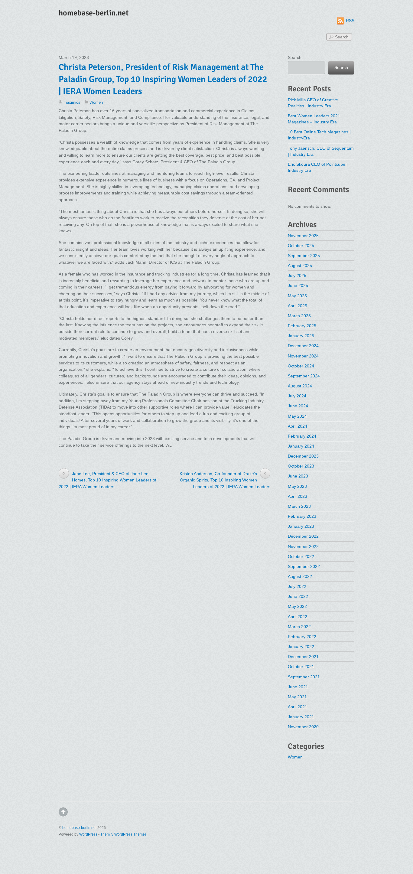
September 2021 (304, 676)
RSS (350, 20)
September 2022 (304, 566)
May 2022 (297, 606)
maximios (71, 102)
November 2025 (303, 235)
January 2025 (301, 335)
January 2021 (301, 716)
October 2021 (301, 666)
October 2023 (301, 466)
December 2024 (303, 345)
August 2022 (300, 576)
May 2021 (297, 696)
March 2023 (299, 506)
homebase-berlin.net (79, 828)
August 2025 (300, 265)
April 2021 (297, 706)
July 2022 (297, 586)
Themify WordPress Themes (123, 834)
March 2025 (299, 315)
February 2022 (302, 636)
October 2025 (301, 245)
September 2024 (304, 375)
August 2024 (300, 385)
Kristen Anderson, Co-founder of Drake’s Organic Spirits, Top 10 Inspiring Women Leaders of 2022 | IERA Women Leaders (225, 480)
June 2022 (298, 596)
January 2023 (301, 526)
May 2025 (297, 295)
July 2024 (297, 395)
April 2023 (297, 496)
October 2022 (301, 556)
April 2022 (297, 616)
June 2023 (298, 476)
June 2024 (298, 405)
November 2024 (303, 356)
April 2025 (297, 305)
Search (294, 57)
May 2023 (297, 486)
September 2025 (304, 255)
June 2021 (298, 686)
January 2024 (301, 446)
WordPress (88, 834)
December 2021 (303, 656)
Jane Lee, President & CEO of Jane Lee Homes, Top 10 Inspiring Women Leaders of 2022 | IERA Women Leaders (107, 480)
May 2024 (297, 416)
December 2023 (303, 456)
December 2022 (303, 536)
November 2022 (303, 546)
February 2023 (302, 516)
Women (96, 102)
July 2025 (297, 275)
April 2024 (297, 426)
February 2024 (302, 436)
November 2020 (303, 726)
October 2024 (301, 366)
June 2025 (298, 285)
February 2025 (302, 325)
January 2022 (301, 646)
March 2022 (299, 626)
